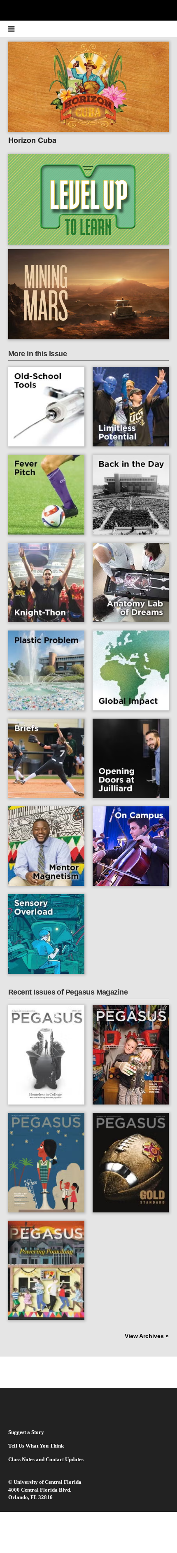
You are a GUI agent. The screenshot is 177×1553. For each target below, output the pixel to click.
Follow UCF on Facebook (70, 1371)
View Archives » (147, 1336)
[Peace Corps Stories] (131, 670)
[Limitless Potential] (131, 406)
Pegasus (89, 29)
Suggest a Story (26, 1432)
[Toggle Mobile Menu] (169, 9)
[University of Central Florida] (62, 10)
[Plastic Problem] (46, 670)
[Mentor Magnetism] (46, 846)
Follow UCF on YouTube (107, 1371)
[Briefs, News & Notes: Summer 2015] (46, 758)
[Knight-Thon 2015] (46, 582)
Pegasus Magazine (38, 1412)
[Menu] (16, 29)
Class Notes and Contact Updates (46, 1459)
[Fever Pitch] (46, 494)
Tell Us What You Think (36, 1446)
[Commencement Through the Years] (131, 494)
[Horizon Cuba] (88, 94)
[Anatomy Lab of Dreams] (131, 582)
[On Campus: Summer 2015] (131, 846)
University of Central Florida (48, 1482)
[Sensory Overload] (46, 934)
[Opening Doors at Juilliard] (131, 758)
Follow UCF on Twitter (89, 1371)
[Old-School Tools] (46, 406)
